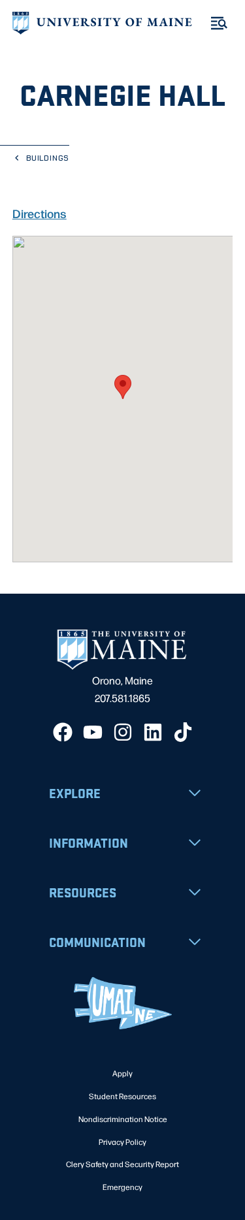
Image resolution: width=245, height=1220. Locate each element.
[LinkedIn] (153, 732)
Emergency (122, 1186)
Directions (39, 213)
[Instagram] (123, 732)
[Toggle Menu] (219, 23)
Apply (122, 1073)
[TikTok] (183, 732)
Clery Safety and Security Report (122, 1164)
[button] (123, 387)
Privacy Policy (122, 1141)
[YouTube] (93, 732)
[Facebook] (63, 732)
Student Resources (122, 1096)
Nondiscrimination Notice (122, 1119)
